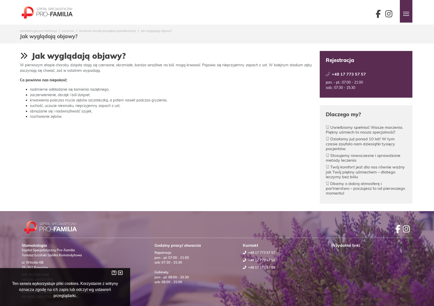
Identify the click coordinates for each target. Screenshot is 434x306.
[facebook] (380, 14)
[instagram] (390, 14)
